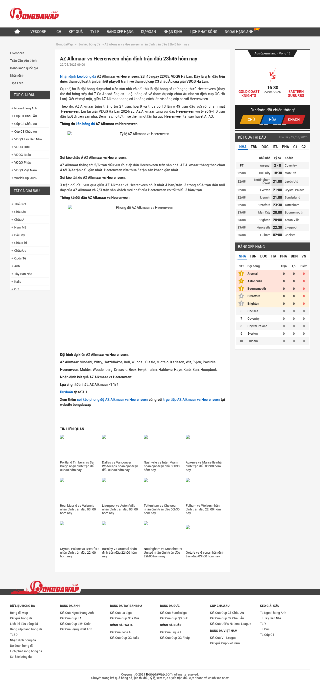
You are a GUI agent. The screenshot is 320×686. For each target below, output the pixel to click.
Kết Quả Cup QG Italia (124, 638)
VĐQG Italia (22, 155)
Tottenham (292, 205)
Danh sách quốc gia (24, 68)
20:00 (277, 213)
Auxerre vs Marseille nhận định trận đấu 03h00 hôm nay (204, 466)
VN (304, 256)
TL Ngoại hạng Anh (273, 613)
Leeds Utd (291, 181)
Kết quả (76, 32)
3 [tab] (270, 124)
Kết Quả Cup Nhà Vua (125, 618)
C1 (295, 147)
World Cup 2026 (25, 178)
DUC (265, 147)
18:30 (277, 173)
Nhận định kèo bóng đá (78, 76)
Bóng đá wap (19, 613)
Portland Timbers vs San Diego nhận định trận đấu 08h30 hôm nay (77, 466)
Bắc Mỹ (19, 235)
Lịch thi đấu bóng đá (24, 624)
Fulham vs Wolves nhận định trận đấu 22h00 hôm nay (203, 509)
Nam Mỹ (20, 227)
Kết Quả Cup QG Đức (174, 618)
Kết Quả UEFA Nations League (230, 624)
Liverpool (291, 227)
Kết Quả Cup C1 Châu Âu (227, 613)
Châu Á (19, 220)
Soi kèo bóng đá (89, 44)
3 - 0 (277, 166)
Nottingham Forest (262, 181)
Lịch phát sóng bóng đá (26, 651)
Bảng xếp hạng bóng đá (26, 629)
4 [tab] (275, 124)
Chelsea (290, 235)
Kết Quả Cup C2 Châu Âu (227, 618)
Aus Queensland (265, 53)
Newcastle (263, 227)
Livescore (37, 32)
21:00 (277, 182)
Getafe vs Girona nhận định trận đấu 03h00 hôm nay (205, 554)
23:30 (277, 205)
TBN (254, 147)
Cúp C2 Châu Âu (25, 124)
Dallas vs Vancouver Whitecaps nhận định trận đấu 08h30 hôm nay (120, 466)
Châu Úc (20, 250)
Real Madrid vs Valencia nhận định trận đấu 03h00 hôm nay (78, 509)
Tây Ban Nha (23, 274)
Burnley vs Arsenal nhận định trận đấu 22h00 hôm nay (119, 552)
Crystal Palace (294, 190)
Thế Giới (20, 204)
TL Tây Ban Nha (271, 618)
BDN (294, 256)
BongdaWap (64, 44)
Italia (17, 281)
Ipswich (265, 197)
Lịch (57, 32)
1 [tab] (261, 124)
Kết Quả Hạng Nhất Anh (76, 629)
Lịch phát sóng (203, 32)
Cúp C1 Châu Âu (25, 116)
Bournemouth (294, 212)
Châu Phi (20, 243)
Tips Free (17, 83)
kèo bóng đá (85, 124)
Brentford (264, 205)
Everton (265, 190)
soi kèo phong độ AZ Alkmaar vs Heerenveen (112, 400)
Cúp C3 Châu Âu (25, 131)
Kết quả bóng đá (21, 618)
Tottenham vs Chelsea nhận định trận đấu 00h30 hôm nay (162, 509)
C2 (304, 147)
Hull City (264, 173)
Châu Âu (20, 212)
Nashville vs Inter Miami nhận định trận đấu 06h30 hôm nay (162, 466)
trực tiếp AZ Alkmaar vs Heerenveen (191, 400)
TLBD (14, 635)
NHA (242, 147)
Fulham (265, 235)
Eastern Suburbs (296, 94)
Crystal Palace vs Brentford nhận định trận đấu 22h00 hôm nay (79, 552)
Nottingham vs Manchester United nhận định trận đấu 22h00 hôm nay (163, 552)
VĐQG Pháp (22, 162)
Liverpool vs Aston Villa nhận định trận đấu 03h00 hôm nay (120, 509)
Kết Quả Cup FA (71, 618)
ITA (275, 147)
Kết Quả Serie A (120, 632)
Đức (17, 289)
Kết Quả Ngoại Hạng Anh (77, 613)
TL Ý (263, 624)
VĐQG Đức (22, 147)
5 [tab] (279, 124)
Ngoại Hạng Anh (239, 32)
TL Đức (265, 629)
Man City (264, 212)
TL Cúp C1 (267, 635)
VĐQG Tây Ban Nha (28, 139)
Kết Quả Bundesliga (173, 613)
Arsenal (265, 165)
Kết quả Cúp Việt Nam (225, 643)
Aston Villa (292, 220)
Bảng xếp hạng (120, 32)
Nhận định (173, 32)
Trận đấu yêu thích (23, 60)
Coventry (291, 165)
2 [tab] (266, 124)
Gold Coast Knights (249, 94)
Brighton (264, 220)
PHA (285, 147)
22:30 (277, 227)
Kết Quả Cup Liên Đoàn (76, 624)
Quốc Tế (20, 258)
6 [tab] (284, 124)
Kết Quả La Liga (121, 613)
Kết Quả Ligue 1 (171, 632)
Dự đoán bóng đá (22, 646)
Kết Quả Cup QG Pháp (175, 638)
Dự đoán (148, 32)
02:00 (277, 235)
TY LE (94, 32)
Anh (17, 266)
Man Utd (290, 173)
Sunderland (292, 197)
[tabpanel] (272, 89)
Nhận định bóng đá (23, 640)
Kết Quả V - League (223, 638)
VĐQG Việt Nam (25, 170)
